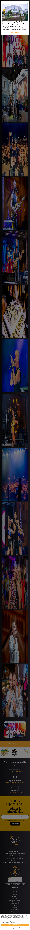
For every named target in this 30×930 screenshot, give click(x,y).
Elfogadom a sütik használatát (15, 924)
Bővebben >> (15, 32)
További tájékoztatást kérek (15, 928)
